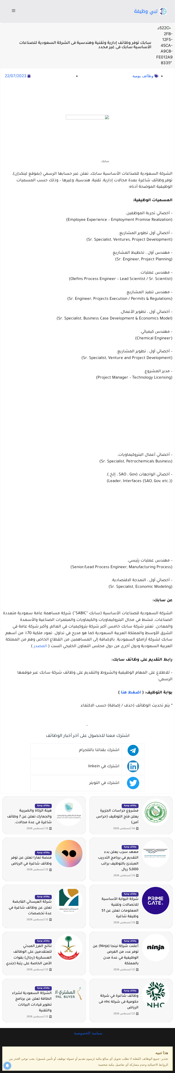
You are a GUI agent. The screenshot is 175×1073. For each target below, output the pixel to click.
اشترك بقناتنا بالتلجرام (99, 750)
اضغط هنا (131, 693)
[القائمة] (13, 11)
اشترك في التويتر (104, 783)
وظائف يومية (142, 76)
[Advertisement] (87, 97)
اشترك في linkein (103, 767)
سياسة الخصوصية (87, 1033)
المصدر (40, 646)
